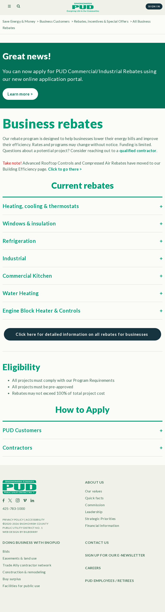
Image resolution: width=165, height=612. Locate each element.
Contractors (17, 447)
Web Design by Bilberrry (20, 531)
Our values (93, 491)
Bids (6, 551)
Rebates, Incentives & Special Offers (101, 21)
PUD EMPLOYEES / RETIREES (109, 580)
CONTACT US (97, 542)
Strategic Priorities (100, 518)
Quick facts (94, 498)
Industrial (14, 258)
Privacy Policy (13, 519)
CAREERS (93, 568)
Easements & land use (20, 558)
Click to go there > (65, 169)
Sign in (154, 6)
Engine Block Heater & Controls (41, 310)
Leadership (93, 512)
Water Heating (21, 293)
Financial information (102, 525)
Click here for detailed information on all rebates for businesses (82, 334)
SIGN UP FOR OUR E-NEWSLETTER (115, 555)
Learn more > (20, 94)
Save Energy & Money (19, 21)
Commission (95, 505)
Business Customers (55, 21)
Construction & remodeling (24, 572)
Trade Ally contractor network (27, 565)
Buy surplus (12, 579)
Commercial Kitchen (27, 276)
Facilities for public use (21, 586)
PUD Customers (22, 430)
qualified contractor (137, 150)
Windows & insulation (29, 223)
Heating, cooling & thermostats (41, 206)
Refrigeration (19, 241)
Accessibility (35, 519)
